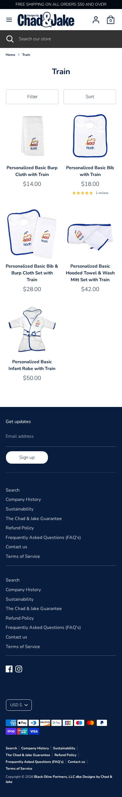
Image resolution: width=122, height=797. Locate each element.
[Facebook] (9, 669)
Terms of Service (23, 556)
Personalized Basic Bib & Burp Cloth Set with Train (32, 273)
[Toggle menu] (9, 19)
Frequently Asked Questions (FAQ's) (43, 537)
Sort (90, 97)
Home (10, 54)
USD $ (16, 705)
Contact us (16, 547)
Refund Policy (20, 528)
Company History (23, 499)
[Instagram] (18, 669)
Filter (32, 97)
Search (13, 490)
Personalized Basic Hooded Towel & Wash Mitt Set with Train (90, 273)
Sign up (27, 457)
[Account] (96, 17)
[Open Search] (9, 39)
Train (26, 54)
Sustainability (19, 509)
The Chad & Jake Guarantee (34, 519)
